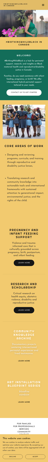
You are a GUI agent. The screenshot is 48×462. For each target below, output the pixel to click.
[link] (16, 6)
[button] (43, 5)
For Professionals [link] (24, 426)
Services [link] (24, 429)
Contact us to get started (24, 92)
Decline (12, 456)
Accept (35, 456)
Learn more (24, 263)
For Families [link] (24, 424)
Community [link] (24, 432)
